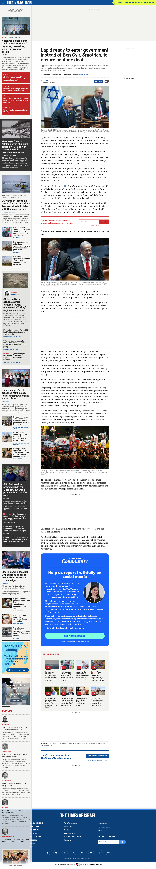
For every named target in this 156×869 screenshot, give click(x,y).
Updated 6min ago (14, 37)
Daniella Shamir (6, 751)
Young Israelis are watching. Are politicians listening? (15, 755)
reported (61, 186)
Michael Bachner (10, 544)
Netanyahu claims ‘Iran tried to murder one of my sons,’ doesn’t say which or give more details (14, 46)
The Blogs (33, 840)
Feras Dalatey (16, 362)
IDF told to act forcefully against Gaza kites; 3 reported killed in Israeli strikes (97, 702)
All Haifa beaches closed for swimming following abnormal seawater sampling (14, 79)
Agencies (5, 212)
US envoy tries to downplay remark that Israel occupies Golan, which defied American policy (14, 344)
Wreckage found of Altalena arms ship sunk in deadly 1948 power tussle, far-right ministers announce (15, 147)
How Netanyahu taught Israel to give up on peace (15, 811)
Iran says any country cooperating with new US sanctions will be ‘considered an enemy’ (51, 676)
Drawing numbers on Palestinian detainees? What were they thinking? (15, 841)
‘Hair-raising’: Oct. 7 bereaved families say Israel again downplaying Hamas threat (15, 394)
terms (101, 225)
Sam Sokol (6, 155)
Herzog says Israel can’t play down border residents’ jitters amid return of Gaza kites (21, 421)
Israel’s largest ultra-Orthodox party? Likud (14, 784)
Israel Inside (52, 743)
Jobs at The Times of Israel (72, 837)
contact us (67, 840)
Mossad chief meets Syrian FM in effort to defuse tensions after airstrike (15, 332)
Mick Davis (5, 807)
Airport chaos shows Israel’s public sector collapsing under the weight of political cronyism (97, 676)
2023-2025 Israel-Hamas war (97, 743)
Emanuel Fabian (19, 427)
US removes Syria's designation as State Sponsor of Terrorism (15, 111)
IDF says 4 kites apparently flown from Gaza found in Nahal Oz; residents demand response (21, 452)
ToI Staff (46, 80)
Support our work (74, 635)
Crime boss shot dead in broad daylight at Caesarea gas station (81, 702)
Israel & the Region (36, 823)
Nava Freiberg (9, 336)
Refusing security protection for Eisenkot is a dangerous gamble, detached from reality (15, 517)
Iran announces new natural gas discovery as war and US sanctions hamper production (21, 246)
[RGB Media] (79, 864)
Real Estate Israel (36, 837)
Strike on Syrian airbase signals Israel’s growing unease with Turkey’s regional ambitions (15, 305)
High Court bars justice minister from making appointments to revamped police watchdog (21, 603)
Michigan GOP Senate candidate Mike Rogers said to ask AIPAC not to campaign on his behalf (51, 703)
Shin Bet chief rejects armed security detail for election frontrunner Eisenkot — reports (15, 529)
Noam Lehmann (19, 611)
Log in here (103, 760)
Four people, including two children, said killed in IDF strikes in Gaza (15, 89)
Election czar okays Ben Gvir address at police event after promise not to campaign (15, 576)
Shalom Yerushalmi (9, 522)
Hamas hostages (82, 743)
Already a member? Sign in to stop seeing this (75, 641)
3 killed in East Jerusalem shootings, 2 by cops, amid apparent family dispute (21, 632)
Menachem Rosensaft (8, 836)
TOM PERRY (6, 362)
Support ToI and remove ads (144, 3)
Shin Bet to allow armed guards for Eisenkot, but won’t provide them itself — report (15, 490)
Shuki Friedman (6, 780)
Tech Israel (34, 833)
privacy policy (68, 826)
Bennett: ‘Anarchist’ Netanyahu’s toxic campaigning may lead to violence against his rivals (67, 702)
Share (100, 81)
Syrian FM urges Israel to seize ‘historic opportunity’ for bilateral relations (14, 357)
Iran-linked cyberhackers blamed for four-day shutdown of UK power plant (21, 260)
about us (67, 830)
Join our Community (125, 2)
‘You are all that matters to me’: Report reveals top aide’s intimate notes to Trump (82, 675)
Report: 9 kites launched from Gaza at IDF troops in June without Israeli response (15, 100)
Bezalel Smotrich (70, 743)
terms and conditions (70, 823)
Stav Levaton (15, 294)
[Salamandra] (96, 864)
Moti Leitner (5, 724)
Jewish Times (34, 826)
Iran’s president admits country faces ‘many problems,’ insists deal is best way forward (66, 676)
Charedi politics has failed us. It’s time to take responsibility (15, 728)
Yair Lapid (61, 743)
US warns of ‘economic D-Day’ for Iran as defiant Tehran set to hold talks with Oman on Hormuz (16, 204)
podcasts (33, 843)
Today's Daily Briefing (15, 648)
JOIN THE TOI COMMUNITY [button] (97, 756)
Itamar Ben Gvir (47, 745)
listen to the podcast (19, 670)
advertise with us (69, 833)
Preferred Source (84, 74)
